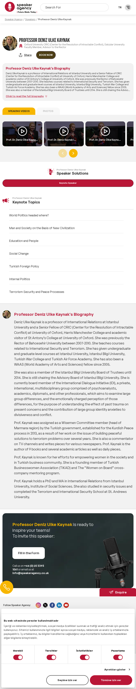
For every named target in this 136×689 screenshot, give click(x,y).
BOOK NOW (46, 55)
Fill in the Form (28, 553)
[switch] (51, 657)
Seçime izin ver (67, 680)
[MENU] (128, 7)
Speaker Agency (14, 19)
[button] (73, 153)
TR (120, 7)
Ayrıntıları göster (115, 669)
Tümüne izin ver (111, 680)
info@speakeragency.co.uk (30, 573)
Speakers (30, 19)
